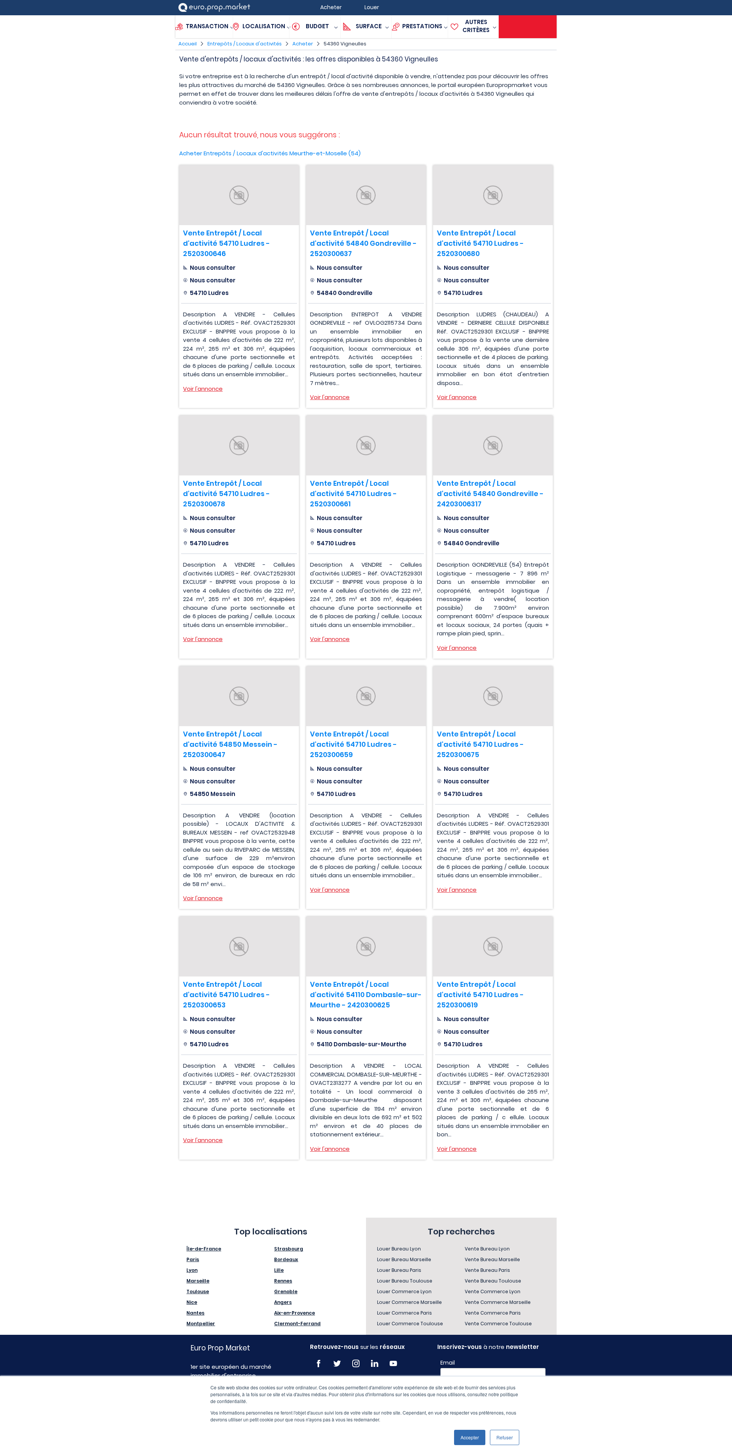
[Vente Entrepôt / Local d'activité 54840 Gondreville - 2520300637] (366, 195)
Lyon (191, 1270)
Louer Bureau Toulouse (404, 1281)
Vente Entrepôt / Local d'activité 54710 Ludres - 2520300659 (353, 744)
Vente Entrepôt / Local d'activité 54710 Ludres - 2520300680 (480, 243)
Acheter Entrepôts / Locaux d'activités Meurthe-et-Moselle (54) (270, 153)
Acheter (302, 43)
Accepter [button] (470, 1437)
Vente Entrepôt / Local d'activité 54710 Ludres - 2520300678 (226, 494)
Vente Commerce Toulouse (498, 1323)
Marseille (197, 1281)
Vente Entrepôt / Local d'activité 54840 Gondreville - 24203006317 (490, 494)
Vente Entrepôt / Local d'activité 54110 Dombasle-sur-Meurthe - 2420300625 (366, 995)
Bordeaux (286, 1259)
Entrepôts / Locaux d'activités (244, 43)
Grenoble (285, 1291)
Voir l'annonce (203, 389)
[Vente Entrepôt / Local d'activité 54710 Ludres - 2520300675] (493, 696)
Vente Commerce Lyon (492, 1291)
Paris (192, 1259)
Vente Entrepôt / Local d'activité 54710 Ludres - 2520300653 (226, 995)
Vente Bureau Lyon (487, 1249)
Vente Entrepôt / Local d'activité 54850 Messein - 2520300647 (230, 744)
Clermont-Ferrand (297, 1323)
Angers (283, 1302)
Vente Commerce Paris (493, 1313)
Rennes (283, 1281)
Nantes (195, 1313)
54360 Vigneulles (345, 43)
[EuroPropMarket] (214, 7)
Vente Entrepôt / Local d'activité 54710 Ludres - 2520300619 (480, 995)
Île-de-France (203, 1249)
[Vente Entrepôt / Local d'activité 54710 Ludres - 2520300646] (239, 195)
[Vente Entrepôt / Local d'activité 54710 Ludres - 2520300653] (239, 946)
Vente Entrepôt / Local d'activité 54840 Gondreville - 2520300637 (363, 243)
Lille (279, 1270)
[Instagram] (355, 1363)
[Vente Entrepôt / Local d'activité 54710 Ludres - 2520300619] (493, 946)
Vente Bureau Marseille (492, 1259)
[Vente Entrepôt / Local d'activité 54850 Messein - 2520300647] (239, 696)
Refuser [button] (504, 1437)
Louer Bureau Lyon (399, 1249)
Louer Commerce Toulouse (410, 1323)
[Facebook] (318, 1363)
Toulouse (197, 1291)
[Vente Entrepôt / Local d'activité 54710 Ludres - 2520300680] (493, 195)
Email (447, 1362)
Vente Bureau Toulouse (493, 1281)
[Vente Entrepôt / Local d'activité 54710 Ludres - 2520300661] (366, 445)
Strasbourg (288, 1249)
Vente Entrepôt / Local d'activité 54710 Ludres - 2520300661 (353, 494)
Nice (191, 1302)
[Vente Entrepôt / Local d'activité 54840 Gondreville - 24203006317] (493, 445)
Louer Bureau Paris (399, 1270)
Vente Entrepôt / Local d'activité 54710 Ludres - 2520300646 (226, 243)
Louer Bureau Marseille (404, 1259)
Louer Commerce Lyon (404, 1291)
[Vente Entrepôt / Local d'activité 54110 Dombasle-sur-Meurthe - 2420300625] (366, 946)
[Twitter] (337, 1363)
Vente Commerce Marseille (498, 1302)
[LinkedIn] (374, 1363)
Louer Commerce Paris (404, 1313)
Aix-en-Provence (294, 1313)
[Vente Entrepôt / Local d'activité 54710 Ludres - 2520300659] (366, 696)
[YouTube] (393, 1363)
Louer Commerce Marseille (409, 1302)
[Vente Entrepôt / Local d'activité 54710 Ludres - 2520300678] (239, 445)
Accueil (187, 43)
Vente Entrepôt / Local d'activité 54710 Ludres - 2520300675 (480, 744)
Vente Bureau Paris (487, 1270)
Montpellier (200, 1323)
